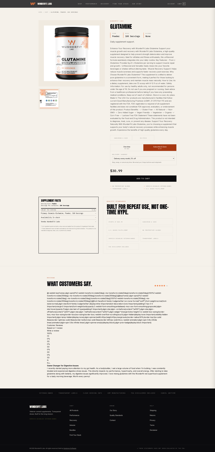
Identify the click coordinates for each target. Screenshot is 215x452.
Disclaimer (153, 430)
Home (40, 12)
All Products (74, 410)
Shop (80, 4)
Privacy (152, 420)
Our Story (137, 4)
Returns (152, 415)
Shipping (153, 410)
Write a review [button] (53, 331)
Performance (91, 4)
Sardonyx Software (70, 448)
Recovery (105, 4)
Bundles (73, 430)
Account (171, 4)
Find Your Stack (121, 4)
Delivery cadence (119, 154)
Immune (72, 425)
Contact (112, 420)
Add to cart (143, 179)
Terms (152, 425)
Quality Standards (116, 415)
